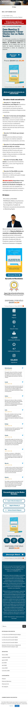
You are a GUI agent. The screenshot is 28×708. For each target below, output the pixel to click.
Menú (14, 7)
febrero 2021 (5, 654)
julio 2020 (4, 662)
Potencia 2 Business (6, 681)
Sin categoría (5, 686)
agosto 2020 (5, 660)
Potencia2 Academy (12, 2)
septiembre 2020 (6, 657)
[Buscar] (24, 626)
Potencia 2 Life (5, 684)
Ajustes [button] (11, 705)
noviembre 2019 (6, 670)
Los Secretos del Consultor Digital (12, 17)
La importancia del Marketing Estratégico (11, 634)
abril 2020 (4, 665)
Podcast (4, 678)
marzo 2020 (4, 668)
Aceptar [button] (17, 705)
